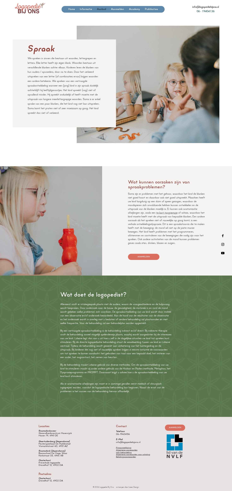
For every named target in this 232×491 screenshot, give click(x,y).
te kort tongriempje (167, 213)
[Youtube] (223, 253)
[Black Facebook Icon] (223, 236)
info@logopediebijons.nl (205, 7)
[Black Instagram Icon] (223, 244)
